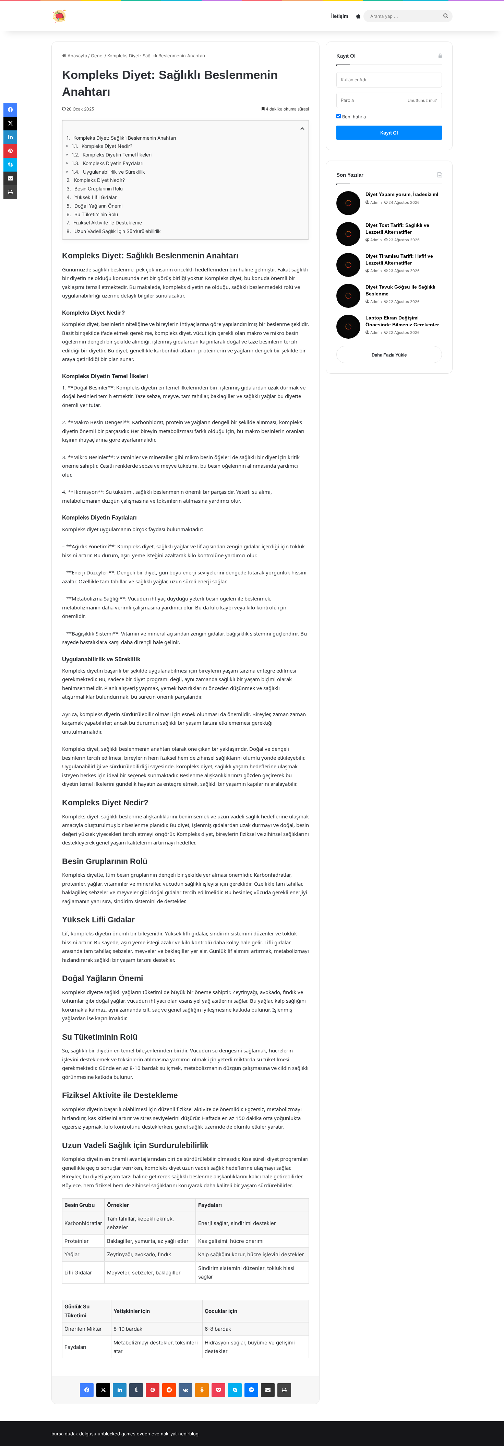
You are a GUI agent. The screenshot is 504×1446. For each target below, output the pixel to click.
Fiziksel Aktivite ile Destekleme (107, 222)
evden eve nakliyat (157, 1433)
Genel (97, 55)
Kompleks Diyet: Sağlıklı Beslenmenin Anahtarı (124, 138)
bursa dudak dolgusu (73, 1433)
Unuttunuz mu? (422, 100)
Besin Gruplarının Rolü (98, 188)
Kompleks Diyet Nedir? (107, 146)
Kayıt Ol (389, 133)
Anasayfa (76, 55)
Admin (376, 202)
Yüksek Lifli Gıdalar (95, 197)
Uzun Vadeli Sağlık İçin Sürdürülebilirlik (117, 231)
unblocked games (116, 1433)
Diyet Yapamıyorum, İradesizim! (402, 194)
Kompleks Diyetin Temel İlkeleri (117, 155)
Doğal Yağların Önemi (98, 206)
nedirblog (188, 1433)
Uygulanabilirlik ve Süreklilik (114, 172)
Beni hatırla (353, 116)
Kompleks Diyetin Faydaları (113, 163)
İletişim (339, 16)
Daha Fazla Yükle (389, 355)
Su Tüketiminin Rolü (96, 214)
